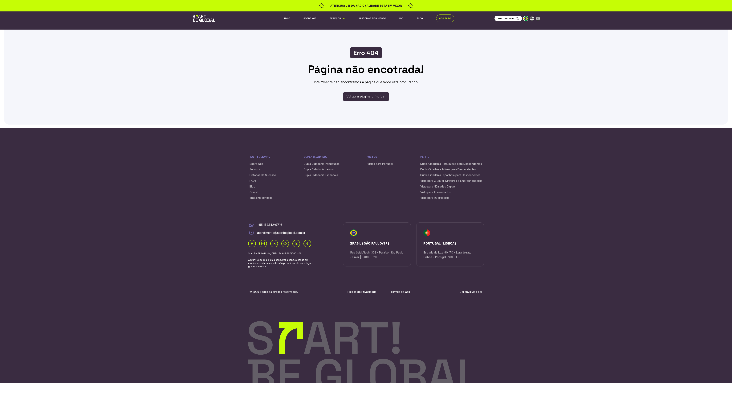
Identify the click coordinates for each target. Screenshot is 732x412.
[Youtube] (285, 243)
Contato (445, 18)
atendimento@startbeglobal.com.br (281, 233)
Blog (420, 18)
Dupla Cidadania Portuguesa (322, 163)
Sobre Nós (309, 18)
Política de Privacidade (362, 291)
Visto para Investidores (434, 197)
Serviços (335, 18)
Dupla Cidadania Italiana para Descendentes (448, 169)
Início (287, 18)
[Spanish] (538, 18)
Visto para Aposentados (435, 192)
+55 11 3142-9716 (269, 225)
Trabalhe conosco (261, 197)
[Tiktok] (307, 243)
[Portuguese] (525, 18)
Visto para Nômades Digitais (438, 186)
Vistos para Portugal (380, 163)
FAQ (401, 18)
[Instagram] (263, 243)
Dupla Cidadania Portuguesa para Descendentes (451, 163)
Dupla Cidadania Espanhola (321, 175)
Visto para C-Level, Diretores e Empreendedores (451, 180)
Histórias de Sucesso (372, 18)
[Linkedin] (274, 243)
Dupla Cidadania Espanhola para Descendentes (450, 175)
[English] (532, 18)
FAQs (253, 180)
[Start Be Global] (204, 18)
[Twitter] (296, 243)
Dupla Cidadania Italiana (319, 169)
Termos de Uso (400, 291)
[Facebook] (252, 243)
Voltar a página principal (366, 96)
